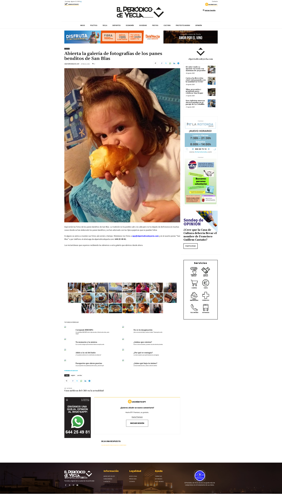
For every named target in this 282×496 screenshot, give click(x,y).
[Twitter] (166, 63)
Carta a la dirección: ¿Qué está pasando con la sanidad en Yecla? (196, 80)
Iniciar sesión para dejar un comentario (113, 445)
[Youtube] (77, 485)
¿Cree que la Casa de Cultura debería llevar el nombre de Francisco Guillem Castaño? (200, 234)
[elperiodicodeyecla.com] (200, 51)
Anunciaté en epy (73, 4)
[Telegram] (178, 63)
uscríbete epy (212, 4)
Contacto (215, 1)
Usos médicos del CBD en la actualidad (84, 390)
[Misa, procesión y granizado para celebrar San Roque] (211, 92)
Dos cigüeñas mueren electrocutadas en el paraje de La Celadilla (195, 102)
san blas (79, 375)
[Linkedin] (174, 63)
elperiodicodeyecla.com (71, 64)
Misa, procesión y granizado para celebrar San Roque (194, 91)
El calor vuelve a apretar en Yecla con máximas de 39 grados (195, 69)
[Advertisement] (122, 265)
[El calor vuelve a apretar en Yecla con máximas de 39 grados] (211, 69)
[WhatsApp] (170, 63)
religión (73, 375)
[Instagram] (73, 485)
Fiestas (67, 48)
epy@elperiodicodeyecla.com (145, 236)
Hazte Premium (137, 417)
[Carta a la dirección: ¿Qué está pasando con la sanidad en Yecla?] (211, 81)
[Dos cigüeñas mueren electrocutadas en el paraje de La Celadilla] (211, 103)
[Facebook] (161, 63)
